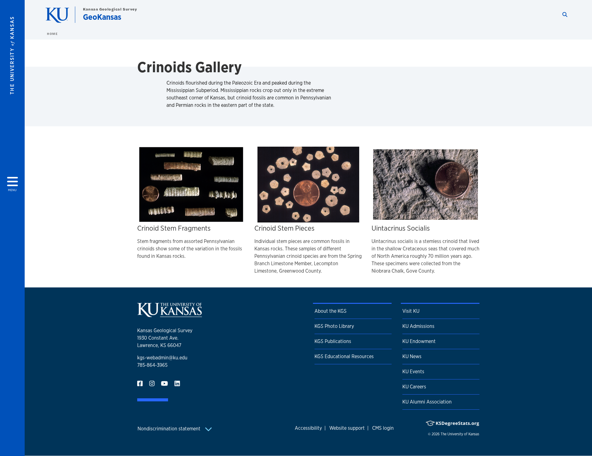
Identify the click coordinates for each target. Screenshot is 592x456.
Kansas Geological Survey (110, 9)
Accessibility (308, 428)
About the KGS (330, 311)
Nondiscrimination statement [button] (170, 428)
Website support (347, 428)
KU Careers (414, 386)
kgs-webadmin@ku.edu (162, 357)
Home (52, 33)
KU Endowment (419, 341)
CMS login (383, 428)
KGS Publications (332, 341)
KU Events (413, 371)
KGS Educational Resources (344, 356)
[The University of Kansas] (169, 314)
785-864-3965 (152, 365)
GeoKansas (102, 16)
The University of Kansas (460, 434)
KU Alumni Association (427, 402)
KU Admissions (418, 326)
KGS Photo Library (334, 326)
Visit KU (410, 311)
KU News (411, 356)
